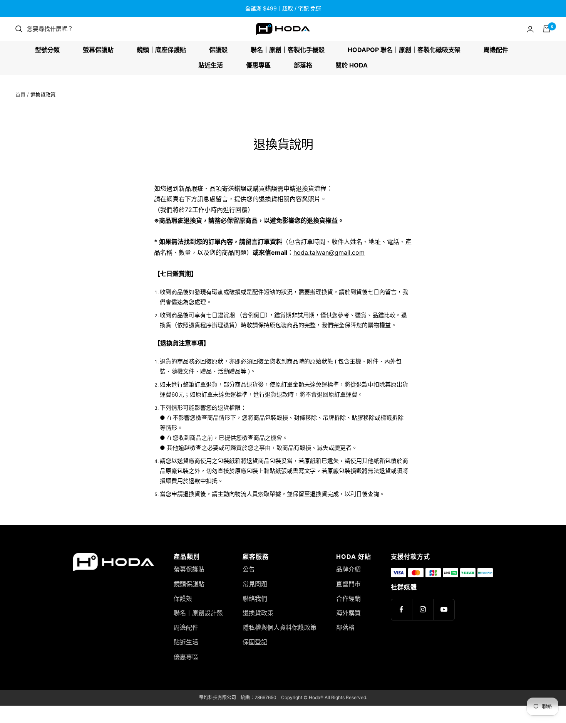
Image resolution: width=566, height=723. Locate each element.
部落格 (303, 65)
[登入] (530, 29)
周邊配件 (496, 50)
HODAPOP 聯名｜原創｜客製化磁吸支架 (404, 50)
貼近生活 (210, 65)
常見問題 (255, 584)
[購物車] (547, 28)
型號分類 (47, 50)
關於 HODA (351, 65)
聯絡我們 (255, 598)
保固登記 (255, 642)
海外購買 (348, 613)
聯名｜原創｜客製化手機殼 (288, 50)
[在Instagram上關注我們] (422, 609)
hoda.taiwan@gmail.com (329, 252)
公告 (249, 569)
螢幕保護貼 (98, 50)
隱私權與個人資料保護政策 (279, 627)
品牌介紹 (348, 569)
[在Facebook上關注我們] (401, 609)
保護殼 (218, 50)
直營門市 (348, 584)
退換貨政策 (258, 613)
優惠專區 (258, 65)
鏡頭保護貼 (189, 584)
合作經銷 (348, 598)
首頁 (20, 94)
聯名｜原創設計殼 (198, 613)
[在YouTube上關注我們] (443, 609)
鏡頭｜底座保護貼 (161, 50)
